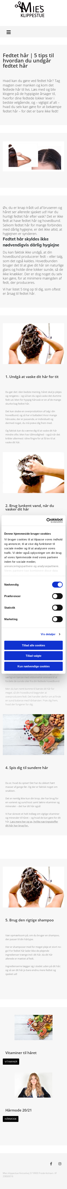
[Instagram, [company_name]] (60, 1163)
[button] (9, 31)
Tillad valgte (33, 655)
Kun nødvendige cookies (33, 666)
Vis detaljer (48, 634)
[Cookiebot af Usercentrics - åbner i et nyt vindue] (47, 520)
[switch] (57, 596)
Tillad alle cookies (33, 645)
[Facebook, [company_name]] (51, 1163)
